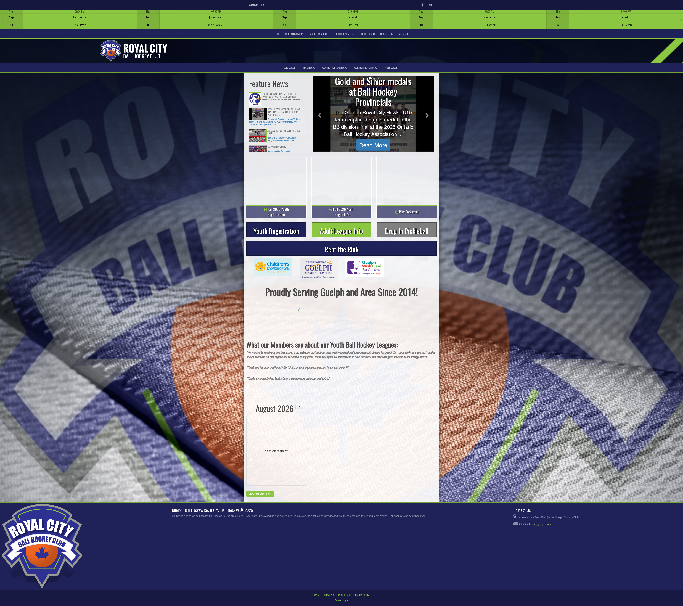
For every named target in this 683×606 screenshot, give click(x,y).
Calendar (403, 34)
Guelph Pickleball (346, 34)
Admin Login (342, 600)
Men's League (309, 67)
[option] (68, 19)
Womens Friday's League (365, 67)
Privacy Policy (361, 594)
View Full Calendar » (260, 493)
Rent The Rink (368, 34)
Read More (373, 145)
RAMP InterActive (324, 594)
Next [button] (681, 19)
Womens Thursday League (334, 67)
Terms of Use (343, 594)
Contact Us (386, 34)
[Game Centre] (68, 22)
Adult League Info (319, 34)
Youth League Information (289, 34)
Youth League (391, 67)
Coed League (290, 67)
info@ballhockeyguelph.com (535, 524)
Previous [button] (2, 20)
